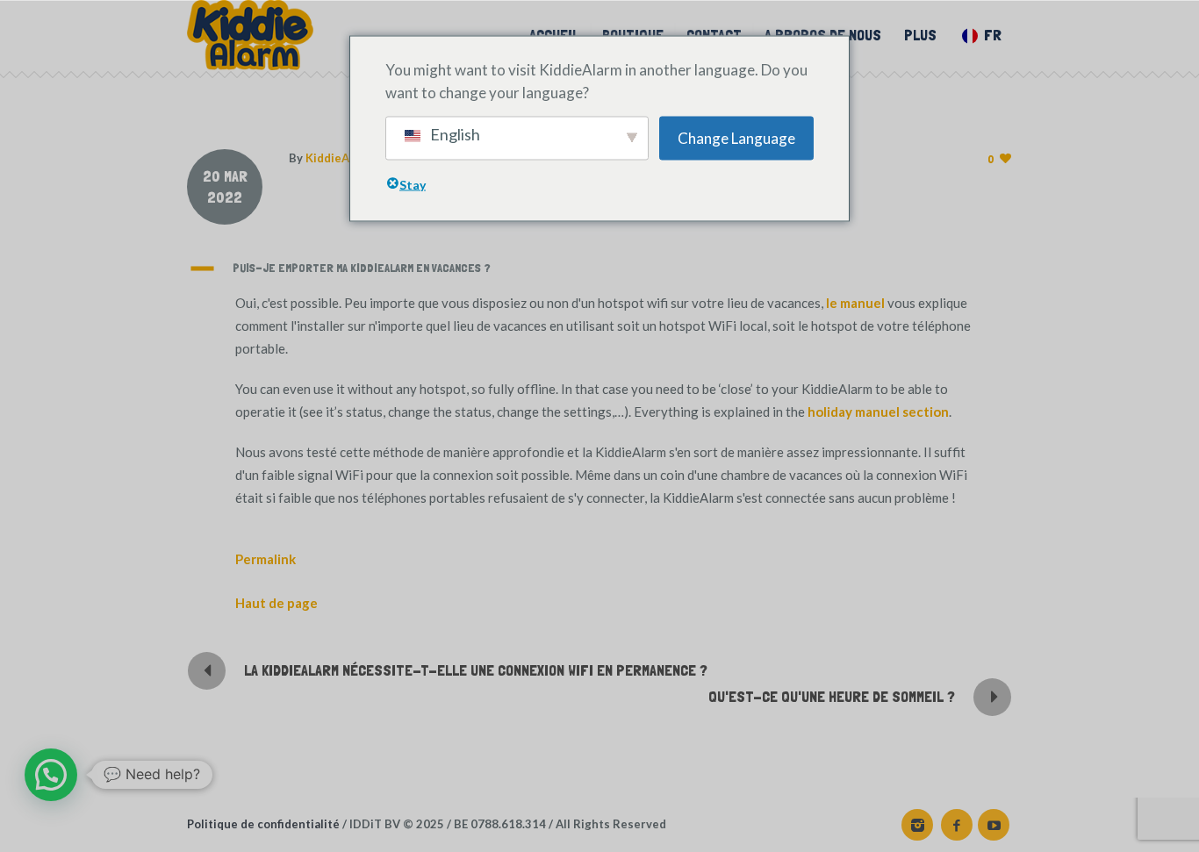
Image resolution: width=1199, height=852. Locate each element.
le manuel (855, 303)
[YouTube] (993, 825)
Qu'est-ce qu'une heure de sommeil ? (831, 696)
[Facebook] (957, 825)
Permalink (265, 559)
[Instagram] (917, 825)
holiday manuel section (878, 411)
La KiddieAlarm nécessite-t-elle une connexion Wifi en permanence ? (475, 670)
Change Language (736, 137)
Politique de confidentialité (263, 824)
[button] (599, 268)
